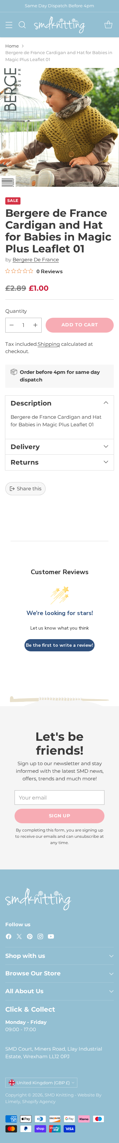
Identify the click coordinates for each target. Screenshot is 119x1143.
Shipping (49, 344)
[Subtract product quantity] (12, 325)
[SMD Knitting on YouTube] (51, 937)
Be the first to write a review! (59, 645)
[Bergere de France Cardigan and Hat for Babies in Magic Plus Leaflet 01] (59, 127)
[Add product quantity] (35, 325)
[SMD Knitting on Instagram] (40, 937)
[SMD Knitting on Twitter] (19, 937)
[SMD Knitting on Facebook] (9, 937)
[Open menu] (9, 24)
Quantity (16, 311)
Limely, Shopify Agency (30, 1101)
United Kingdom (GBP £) (43, 1082)
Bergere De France (36, 259)
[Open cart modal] (108, 24)
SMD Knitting (59, 1094)
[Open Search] (22, 24)
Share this (29, 488)
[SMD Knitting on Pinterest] (30, 937)
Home (12, 46)
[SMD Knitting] (59, 25)
